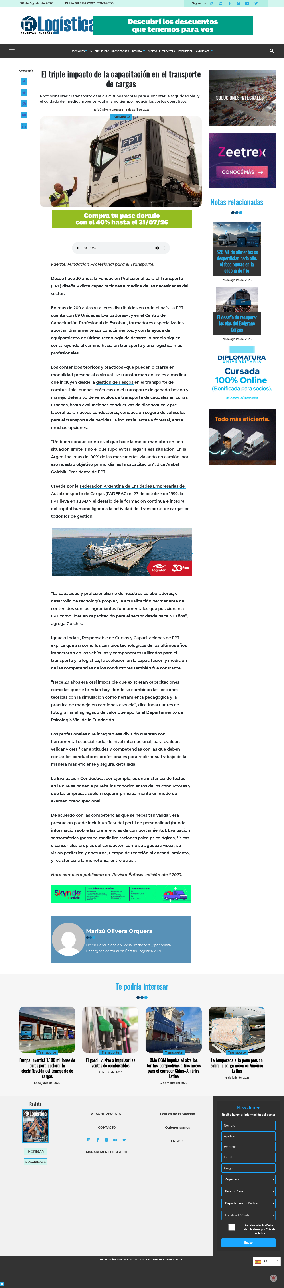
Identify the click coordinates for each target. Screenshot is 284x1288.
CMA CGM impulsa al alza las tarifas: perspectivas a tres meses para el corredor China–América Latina (174, 1068)
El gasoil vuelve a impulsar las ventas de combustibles (110, 1063)
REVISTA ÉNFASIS (111, 1259)
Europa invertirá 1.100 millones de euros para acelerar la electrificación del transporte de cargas (47, 1068)
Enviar (248, 1242)
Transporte (47, 1052)
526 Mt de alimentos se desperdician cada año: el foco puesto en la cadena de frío (237, 261)
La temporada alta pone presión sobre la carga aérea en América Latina (237, 1065)
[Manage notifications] (273, 1278)
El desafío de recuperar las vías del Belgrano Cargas (237, 323)
